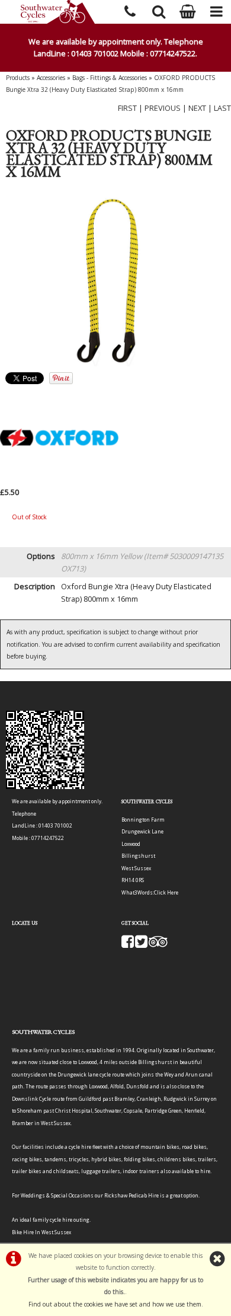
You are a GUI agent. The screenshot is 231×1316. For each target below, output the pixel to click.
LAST (222, 108)
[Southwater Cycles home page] (58, 12)
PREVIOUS (163, 108)
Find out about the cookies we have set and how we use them (114, 1304)
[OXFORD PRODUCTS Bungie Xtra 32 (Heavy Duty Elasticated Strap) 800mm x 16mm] (115, 280)
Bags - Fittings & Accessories (109, 78)
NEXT (197, 108)
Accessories (51, 78)
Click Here (166, 892)
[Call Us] (130, 10)
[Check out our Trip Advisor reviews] (158, 944)
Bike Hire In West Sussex (41, 1232)
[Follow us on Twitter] (141, 944)
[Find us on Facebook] (127, 944)
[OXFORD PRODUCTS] (59, 479)
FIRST (127, 108)
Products (18, 78)
